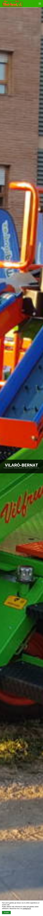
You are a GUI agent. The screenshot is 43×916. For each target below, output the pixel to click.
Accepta (6, 912)
